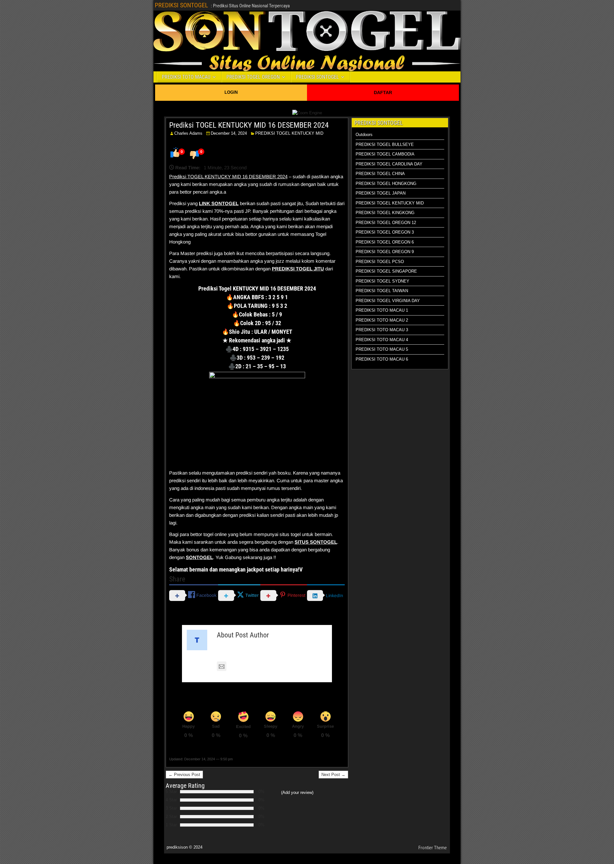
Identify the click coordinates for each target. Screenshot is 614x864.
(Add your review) (297, 792)
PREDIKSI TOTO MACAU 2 (382, 320)
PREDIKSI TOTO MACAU (186, 77)
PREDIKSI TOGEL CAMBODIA (385, 154)
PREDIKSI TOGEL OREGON (253, 77)
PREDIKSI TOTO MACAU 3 (382, 329)
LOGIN (231, 92)
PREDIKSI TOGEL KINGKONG (385, 212)
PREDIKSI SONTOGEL (181, 5)
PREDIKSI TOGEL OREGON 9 (385, 251)
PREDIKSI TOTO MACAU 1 (382, 310)
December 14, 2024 (229, 133)
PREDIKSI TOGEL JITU (298, 268)
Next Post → (333, 774)
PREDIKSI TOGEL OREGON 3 (385, 232)
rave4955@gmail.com (253, 666)
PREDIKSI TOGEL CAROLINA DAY (389, 164)
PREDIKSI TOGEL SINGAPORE (386, 271)
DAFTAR (383, 92)
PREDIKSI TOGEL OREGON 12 (386, 222)
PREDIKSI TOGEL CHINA (380, 173)
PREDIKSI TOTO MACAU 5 (382, 349)
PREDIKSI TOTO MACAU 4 (382, 339)
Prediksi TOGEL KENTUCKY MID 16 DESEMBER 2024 (249, 125)
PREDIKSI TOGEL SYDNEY (382, 281)
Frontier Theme (432, 848)
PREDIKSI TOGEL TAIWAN (382, 290)
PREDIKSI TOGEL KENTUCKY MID (289, 133)
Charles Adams (188, 133)
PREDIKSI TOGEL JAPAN (380, 193)
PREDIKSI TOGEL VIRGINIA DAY (388, 300)
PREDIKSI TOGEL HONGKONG (386, 183)
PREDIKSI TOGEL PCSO (380, 261)
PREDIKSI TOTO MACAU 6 (382, 359)
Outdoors (364, 134)
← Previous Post (184, 774)
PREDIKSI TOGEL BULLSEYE (385, 144)
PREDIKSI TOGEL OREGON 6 (385, 242)
